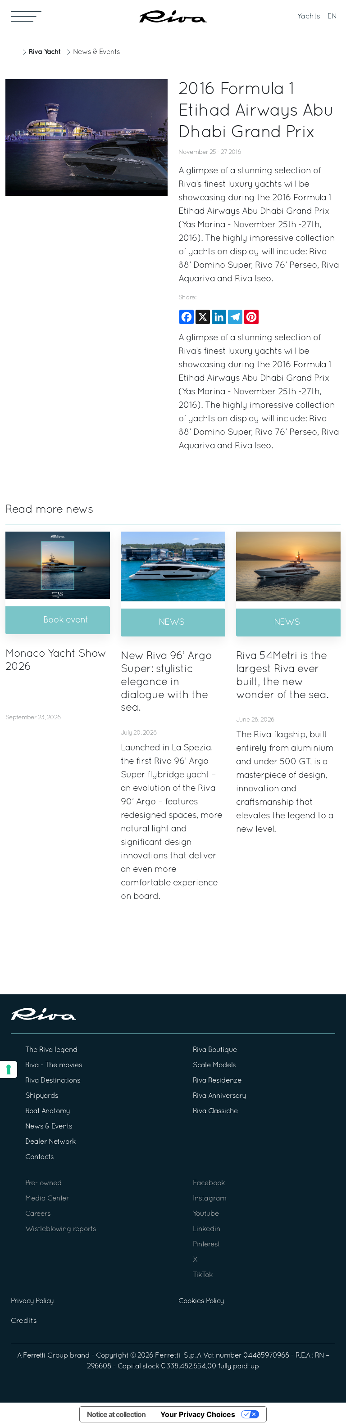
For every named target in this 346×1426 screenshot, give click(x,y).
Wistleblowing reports (60, 1229)
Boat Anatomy (47, 1111)
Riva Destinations (52, 1081)
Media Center (47, 1199)
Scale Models (214, 1065)
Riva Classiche (215, 1111)
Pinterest (206, 1244)
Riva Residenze (217, 1081)
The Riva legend (51, 1050)
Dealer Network (50, 1142)
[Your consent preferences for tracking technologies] (8, 1069)
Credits (24, 1321)
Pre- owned (43, 1183)
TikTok (203, 1275)
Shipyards (41, 1096)
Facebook (209, 1183)
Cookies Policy (201, 1301)
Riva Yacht (44, 52)
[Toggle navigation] (26, 16)
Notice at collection (116, 1414)
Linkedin (206, 1229)
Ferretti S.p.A (178, 1356)
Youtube (206, 1214)
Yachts (308, 17)
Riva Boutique (215, 1050)
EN (332, 17)
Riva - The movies (53, 1065)
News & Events (96, 52)
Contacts (39, 1157)
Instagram (209, 1199)
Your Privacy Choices (197, 1414)
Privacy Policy (32, 1301)
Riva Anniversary (219, 1096)
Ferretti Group (45, 1356)
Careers (37, 1214)
